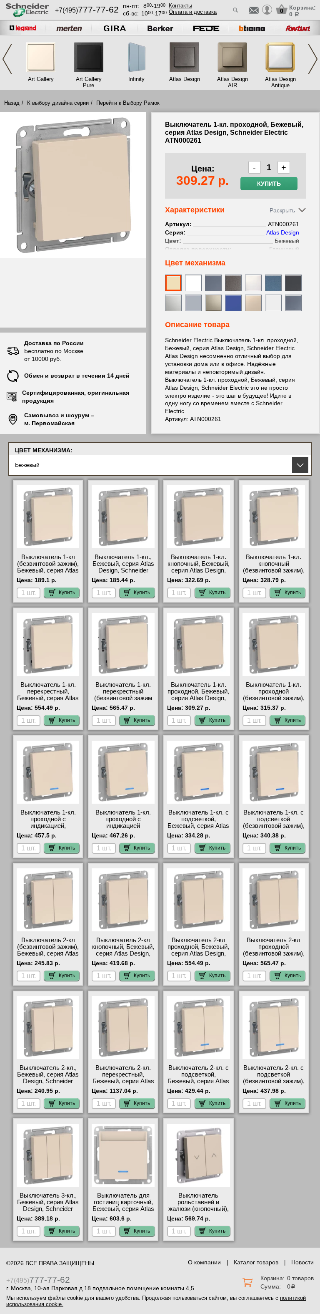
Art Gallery (41, 79)
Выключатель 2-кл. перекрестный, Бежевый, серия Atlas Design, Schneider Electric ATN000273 (123, 1081)
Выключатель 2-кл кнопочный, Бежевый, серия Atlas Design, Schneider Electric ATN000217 (123, 953)
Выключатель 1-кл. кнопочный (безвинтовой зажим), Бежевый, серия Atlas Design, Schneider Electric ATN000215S (274, 574)
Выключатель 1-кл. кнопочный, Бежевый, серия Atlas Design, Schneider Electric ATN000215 (199, 570)
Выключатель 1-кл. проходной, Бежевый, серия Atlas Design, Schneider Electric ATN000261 (198, 698)
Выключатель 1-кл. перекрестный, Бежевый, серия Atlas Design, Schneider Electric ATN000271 (48, 698)
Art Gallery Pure (89, 82)
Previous (7, 59)
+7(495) (87, 10)
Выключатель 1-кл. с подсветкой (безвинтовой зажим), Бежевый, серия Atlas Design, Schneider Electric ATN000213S (274, 829)
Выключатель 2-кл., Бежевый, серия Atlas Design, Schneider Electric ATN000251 (48, 1077)
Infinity (136, 79)
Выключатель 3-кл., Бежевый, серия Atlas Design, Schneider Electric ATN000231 (48, 1205)
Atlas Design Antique (280, 82)
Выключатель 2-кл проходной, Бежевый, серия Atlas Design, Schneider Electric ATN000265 (198, 953)
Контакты (180, 6)
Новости (302, 1262)
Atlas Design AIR (232, 82)
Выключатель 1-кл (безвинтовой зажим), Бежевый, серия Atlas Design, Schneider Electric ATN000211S (48, 570)
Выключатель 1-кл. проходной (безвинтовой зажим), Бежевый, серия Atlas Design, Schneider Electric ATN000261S (274, 701)
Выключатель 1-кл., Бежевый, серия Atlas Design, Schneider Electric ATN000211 (123, 567)
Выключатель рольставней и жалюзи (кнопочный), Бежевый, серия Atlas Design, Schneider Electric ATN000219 (198, 1212)
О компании (204, 1262)
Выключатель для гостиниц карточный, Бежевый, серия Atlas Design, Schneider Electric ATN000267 (123, 1209)
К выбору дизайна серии (58, 103)
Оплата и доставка (193, 12)
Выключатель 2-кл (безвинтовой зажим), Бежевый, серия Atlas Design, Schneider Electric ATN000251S (48, 953)
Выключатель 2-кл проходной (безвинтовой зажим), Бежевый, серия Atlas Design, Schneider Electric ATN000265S (274, 957)
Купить (269, 183)
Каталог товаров (256, 1262)
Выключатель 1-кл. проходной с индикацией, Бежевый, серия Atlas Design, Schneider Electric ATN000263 (48, 829)
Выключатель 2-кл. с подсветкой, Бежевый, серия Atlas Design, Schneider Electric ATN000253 (198, 1081)
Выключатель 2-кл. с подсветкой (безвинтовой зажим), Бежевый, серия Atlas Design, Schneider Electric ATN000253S (274, 1084)
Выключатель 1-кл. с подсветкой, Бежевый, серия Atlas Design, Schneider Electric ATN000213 (198, 825)
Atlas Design (184, 79)
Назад (12, 103)
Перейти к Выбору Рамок (128, 103)
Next (313, 59)
